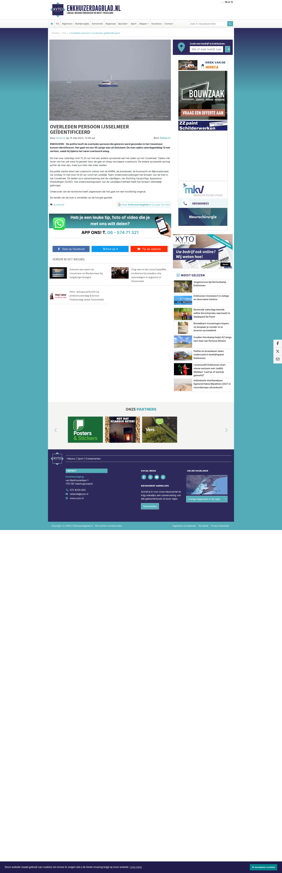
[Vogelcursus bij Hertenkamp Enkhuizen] (183, 286)
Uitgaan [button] (143, 23)
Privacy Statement (220, 526)
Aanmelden (150, 506)
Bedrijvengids (82, 23)
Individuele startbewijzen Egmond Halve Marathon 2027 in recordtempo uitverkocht (212, 384)
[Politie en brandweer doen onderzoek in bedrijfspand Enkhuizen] (183, 355)
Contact (168, 23)
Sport (133, 23)
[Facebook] (144, 477)
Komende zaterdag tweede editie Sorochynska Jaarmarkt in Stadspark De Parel (212, 313)
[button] (52, 430)
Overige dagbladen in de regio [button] (204, 499)
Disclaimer (203, 526)
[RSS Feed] (163, 477)
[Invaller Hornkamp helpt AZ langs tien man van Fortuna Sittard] (183, 341)
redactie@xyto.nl (79, 494)
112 (57, 23)
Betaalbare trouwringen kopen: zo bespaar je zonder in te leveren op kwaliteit (211, 327)
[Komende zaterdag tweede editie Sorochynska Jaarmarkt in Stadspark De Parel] (183, 314)
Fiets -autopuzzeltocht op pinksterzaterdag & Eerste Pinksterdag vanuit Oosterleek (87, 295)
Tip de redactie (151, 249)
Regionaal (110, 23)
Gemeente (97, 23)
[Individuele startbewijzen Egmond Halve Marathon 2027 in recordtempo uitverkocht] (183, 385)
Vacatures (156, 23)
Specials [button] (122, 23)
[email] (278, 360)
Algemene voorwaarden (184, 526)
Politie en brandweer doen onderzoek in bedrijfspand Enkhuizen (209, 354)
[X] (150, 477)
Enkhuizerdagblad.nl (94, 8)
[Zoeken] (230, 23)
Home (55, 33)
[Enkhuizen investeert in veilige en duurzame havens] (183, 300)
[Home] (52, 24)
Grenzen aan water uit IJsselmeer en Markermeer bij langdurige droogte (86, 273)
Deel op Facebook (73, 249)
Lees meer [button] (136, 867)
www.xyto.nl (77, 498)
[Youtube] (157, 477)
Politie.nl (165, 138)
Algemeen (67, 23)
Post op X (112, 249)
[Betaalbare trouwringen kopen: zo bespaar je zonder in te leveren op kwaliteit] (183, 328)
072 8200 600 (78, 489)
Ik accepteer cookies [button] (263, 867)
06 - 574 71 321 (123, 232)
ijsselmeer (59, 204)
